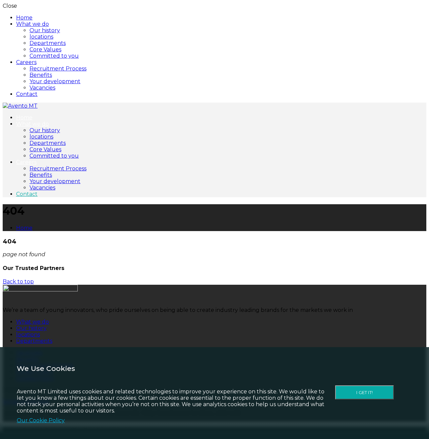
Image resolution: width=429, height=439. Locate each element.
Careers (26, 62)
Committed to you (54, 56)
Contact (27, 94)
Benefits (40, 75)
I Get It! (364, 392)
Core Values (45, 49)
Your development (54, 81)
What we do (32, 24)
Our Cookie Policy (41, 420)
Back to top (18, 281)
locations (41, 37)
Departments (47, 43)
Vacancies (42, 88)
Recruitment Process (57, 68)
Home (24, 17)
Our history (44, 30)
